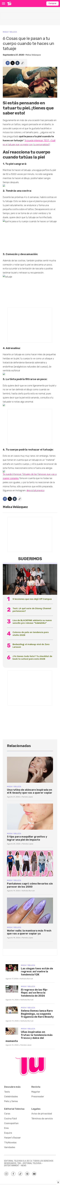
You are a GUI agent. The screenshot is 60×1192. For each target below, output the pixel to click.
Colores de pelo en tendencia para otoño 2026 (31, 633)
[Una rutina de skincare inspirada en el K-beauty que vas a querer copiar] (30, 770)
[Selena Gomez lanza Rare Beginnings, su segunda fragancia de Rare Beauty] (12, 1010)
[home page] (9, 3)
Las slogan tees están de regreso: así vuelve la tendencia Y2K (37, 971)
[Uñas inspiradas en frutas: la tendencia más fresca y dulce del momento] (12, 1031)
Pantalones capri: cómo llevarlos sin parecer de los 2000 (30, 885)
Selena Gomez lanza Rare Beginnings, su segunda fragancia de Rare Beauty (37, 1013)
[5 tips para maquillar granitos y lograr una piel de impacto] (30, 817)
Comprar (52, 3)
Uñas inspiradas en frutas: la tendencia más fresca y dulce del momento (29, 1036)
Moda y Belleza (10, 32)
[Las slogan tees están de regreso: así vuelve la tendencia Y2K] (12, 967)
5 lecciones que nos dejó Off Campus (32, 599)
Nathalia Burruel (28, 891)
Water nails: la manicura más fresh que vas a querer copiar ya (29, 932)
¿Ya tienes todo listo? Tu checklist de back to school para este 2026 (32, 657)
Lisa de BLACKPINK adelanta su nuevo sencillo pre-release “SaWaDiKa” (32, 621)
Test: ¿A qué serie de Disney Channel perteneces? (32, 609)
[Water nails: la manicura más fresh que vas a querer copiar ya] (30, 910)
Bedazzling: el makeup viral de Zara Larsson (31, 645)
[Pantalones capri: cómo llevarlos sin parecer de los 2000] (30, 863)
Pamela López (27, 797)
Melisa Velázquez (33, 55)
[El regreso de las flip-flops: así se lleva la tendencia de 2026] (12, 989)
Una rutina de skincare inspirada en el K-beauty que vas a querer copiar (29, 791)
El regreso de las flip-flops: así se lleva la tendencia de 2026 (34, 992)
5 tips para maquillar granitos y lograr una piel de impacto (27, 838)
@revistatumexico (35, 490)
